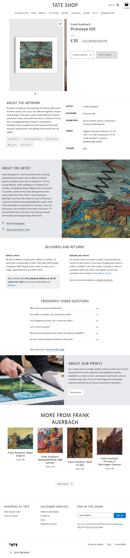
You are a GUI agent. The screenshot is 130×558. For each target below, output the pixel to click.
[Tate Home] (21, 545)
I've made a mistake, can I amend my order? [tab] (51, 314)
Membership (108, 13)
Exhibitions (22, 13)
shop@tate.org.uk (102, 273)
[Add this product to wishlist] (60, 24)
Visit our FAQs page (55, 349)
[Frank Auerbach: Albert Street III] (20, 439)
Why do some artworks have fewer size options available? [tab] (57, 333)
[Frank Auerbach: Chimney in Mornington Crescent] (109, 442)
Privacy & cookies (95, 544)
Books (65, 13)
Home (87, 13)
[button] (94, 41)
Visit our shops (11, 516)
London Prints (13, 139)
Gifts (95, 13)
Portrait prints (51, 139)
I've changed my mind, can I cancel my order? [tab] (51, 320)
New (33, 13)
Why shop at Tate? (12, 512)
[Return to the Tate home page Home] (65, 5)
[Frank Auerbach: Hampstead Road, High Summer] (50, 441)
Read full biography (15, 223)
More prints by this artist (18, 229)
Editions (54, 13)
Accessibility (120, 544)
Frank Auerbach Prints (32, 139)
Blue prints (12, 145)
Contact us (45, 516)
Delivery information (50, 512)
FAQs (43, 520)
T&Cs (109, 544)
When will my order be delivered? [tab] (46, 308)
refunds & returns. (104, 280)
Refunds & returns (49, 524)
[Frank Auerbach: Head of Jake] (80, 443)
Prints (42, 13)
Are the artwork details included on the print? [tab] (51, 339)
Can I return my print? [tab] (40, 327)
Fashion (76, 13)
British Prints (26, 145)
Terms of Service (92, 527)
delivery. (12, 285)
